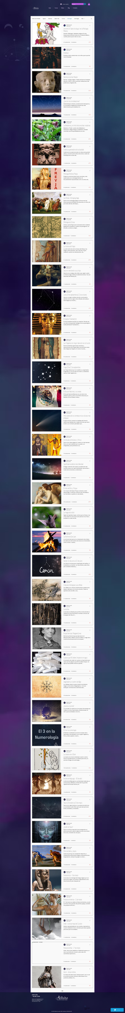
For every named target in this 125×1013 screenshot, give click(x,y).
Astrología (76, 18)
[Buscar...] (85, 4)
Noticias (50, 18)
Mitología (69, 18)
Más (82, 18)
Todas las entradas (36, 18)
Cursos (63, 18)
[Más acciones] (90, 25)
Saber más (56, 18)
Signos (44, 18)
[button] (89, 4)
